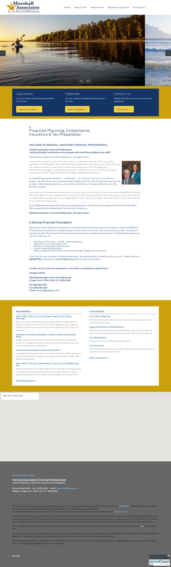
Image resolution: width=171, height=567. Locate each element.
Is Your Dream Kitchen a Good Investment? (38, 350)
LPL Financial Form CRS (23, 475)
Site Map (16, 556)
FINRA (121, 506)
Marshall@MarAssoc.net (67, 259)
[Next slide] (168, 53)
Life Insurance (96, 345)
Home (67, 7)
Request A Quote (117, 7)
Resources (96, 7)
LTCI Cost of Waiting (99, 316)
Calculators (96, 311)
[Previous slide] (3, 53)
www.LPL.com (120, 512)
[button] (29, 109)
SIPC (127, 506)
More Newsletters (26, 381)
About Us (79, 7)
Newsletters (23, 311)
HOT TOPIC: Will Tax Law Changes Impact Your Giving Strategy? (43, 317)
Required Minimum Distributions (106, 327)
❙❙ (88, 80)
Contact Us (139, 7)
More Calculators (98, 358)
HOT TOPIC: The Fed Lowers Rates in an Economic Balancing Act (47, 364)
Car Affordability (97, 337)
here (142, 526)
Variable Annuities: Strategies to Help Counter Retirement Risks (46, 335)
